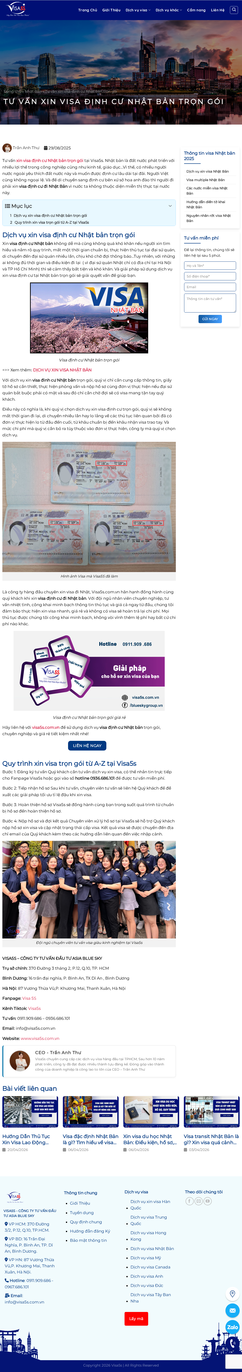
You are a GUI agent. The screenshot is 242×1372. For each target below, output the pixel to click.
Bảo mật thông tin (88, 1240)
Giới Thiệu (80, 1203)
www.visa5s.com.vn (39, 1038)
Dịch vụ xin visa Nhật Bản (207, 171)
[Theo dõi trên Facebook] (190, 1201)
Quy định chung (86, 1222)
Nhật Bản (33, 91)
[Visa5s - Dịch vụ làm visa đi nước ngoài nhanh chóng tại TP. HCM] (28, 10)
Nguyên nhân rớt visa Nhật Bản (208, 218)
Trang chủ (12, 91)
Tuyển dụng (82, 1212)
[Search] (234, 10)
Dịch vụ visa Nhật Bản (152, 1248)
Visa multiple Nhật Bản (205, 180)
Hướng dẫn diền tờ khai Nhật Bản (205, 204)
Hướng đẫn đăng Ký (90, 1231)
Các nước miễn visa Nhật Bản (207, 190)
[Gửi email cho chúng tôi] (198, 1201)
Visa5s (34, 1008)
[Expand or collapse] (170, 206)
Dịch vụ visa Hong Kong (148, 1236)
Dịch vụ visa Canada (150, 1267)
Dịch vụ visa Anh (146, 1276)
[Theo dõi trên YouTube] (207, 1201)
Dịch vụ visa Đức (146, 1285)
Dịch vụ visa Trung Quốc (148, 1220)
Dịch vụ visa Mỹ (145, 1257)
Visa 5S (29, 998)
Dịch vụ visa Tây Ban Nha (150, 1297)
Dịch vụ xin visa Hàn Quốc (150, 1204)
